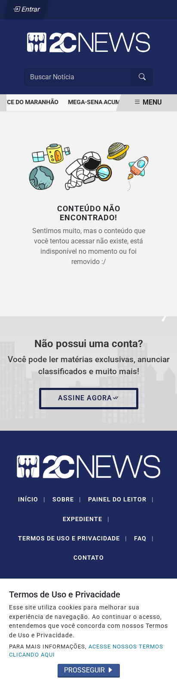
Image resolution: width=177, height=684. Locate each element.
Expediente (86, 519)
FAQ (144, 538)
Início (32, 499)
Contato (88, 557)
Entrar (30, 9)
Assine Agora (85, 398)
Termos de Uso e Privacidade (72, 538)
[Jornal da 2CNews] (88, 42)
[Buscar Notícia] (142, 77)
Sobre (66, 499)
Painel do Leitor (121, 499)
